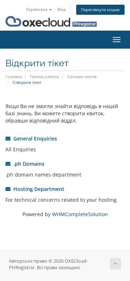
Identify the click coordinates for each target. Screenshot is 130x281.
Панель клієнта (44, 76)
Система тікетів (81, 76)
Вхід (61, 9)
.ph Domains (27, 163)
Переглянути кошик (100, 9)
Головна (13, 76)
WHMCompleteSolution (80, 214)
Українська (37, 9)
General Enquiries (33, 138)
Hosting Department (37, 189)
